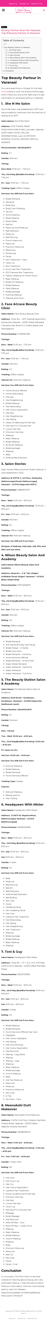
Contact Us (24, 4)
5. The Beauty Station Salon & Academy (23, 60)
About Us (13, 4)
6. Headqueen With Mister (18, 63)
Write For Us (36, 4)
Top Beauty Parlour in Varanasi (17, 47)
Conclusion (9, 71)
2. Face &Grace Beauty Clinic (18, 52)
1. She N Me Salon (14, 50)
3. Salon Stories (14, 55)
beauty (4, 91)
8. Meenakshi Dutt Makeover (19, 68)
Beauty (4, 27)
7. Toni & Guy (13, 65)
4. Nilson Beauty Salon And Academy (22, 58)
